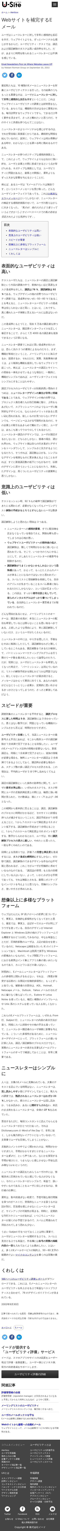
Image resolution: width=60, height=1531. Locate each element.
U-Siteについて (22, 1519)
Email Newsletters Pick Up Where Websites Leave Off (26, 64)
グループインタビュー (40, 1499)
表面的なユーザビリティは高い (25, 230)
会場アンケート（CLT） (41, 1493)
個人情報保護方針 (30, 1522)
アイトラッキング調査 (40, 1456)
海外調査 (34, 1484)
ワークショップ (8, 1496)
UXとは (5, 1473)
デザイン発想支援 (9, 1493)
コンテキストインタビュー (13, 1484)
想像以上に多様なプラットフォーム (27, 244)
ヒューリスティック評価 (41, 1459)
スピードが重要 (17, 239)
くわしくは (14, 253)
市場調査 (34, 1473)
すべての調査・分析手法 (41, 1502)
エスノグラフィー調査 (11, 1478)
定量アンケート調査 (10, 1459)
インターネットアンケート (42, 1490)
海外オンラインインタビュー (43, 1487)
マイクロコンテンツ (25, 1254)
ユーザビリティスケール (41, 1462)
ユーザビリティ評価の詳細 (30, 1374)
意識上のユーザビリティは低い (25, 235)
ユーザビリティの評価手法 (42, 1450)
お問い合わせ (38, 1519)
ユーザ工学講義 (8, 1453)
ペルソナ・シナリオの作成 (13, 1487)
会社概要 (50, 1519)
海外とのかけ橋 (8, 1456)
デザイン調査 (36, 1481)
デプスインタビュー (39, 1496)
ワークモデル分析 (9, 1490)
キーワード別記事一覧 (11, 1465)
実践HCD (5, 1462)
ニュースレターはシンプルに (24, 249)
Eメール (18, 1327)
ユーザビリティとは (40, 1444)
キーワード (6, 1327)
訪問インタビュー (9, 1481)
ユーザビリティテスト (40, 1453)
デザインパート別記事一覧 (13, 1468)
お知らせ (9, 1519)
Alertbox (5, 1450)
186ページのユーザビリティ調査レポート (23, 1278)
